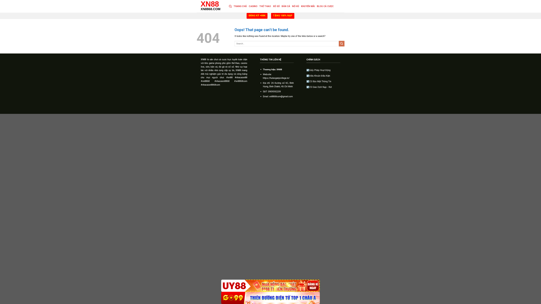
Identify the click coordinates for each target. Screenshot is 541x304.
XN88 (203, 59)
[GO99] (270, 298)
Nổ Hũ (295, 6)
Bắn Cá (286, 6)
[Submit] (341, 43)
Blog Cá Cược (325, 6)
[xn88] (211, 6)
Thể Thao (265, 6)
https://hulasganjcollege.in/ (276, 78)
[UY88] (270, 286)
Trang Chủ (240, 6)
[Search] (230, 6)
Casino (253, 6)
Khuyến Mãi (308, 6)
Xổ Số (276, 6)
